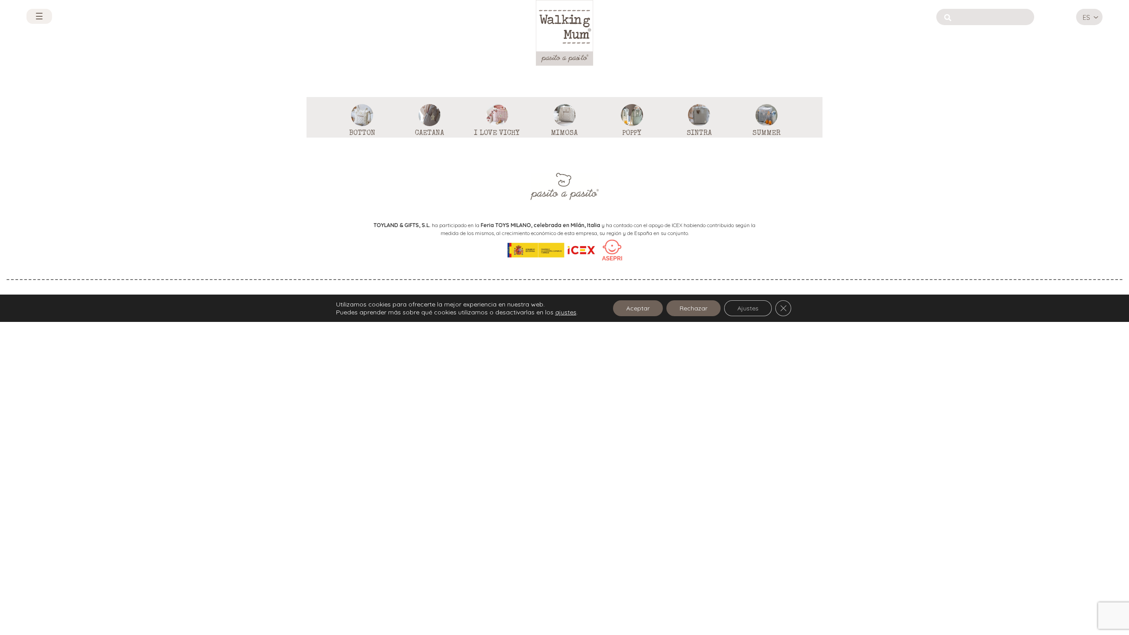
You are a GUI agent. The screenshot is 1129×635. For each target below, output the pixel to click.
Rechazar (693, 308)
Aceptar (638, 308)
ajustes (565, 312)
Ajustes (748, 308)
